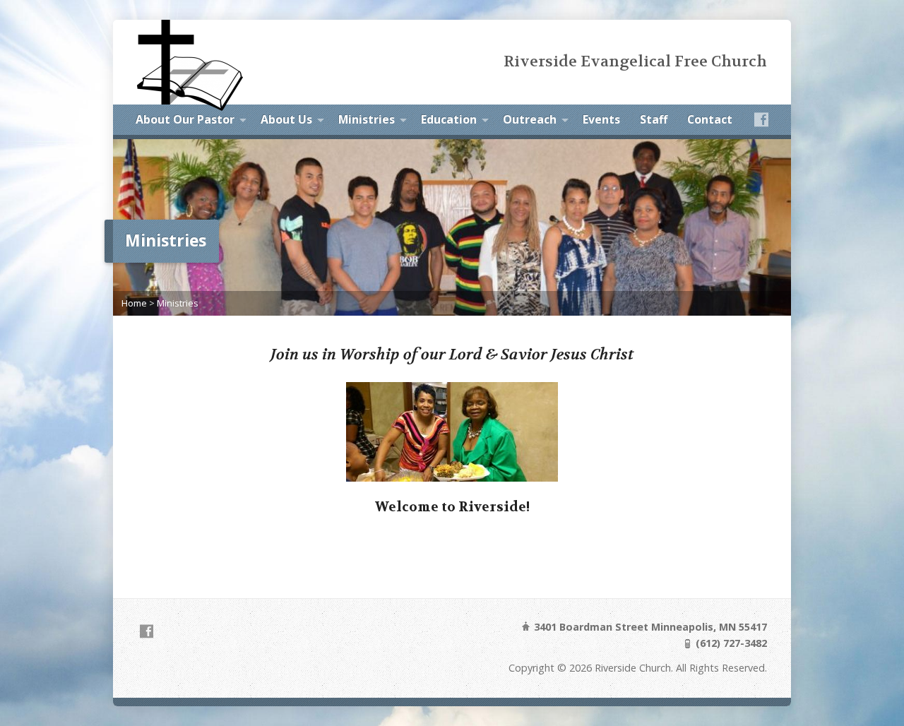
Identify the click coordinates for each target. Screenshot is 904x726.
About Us (286, 119)
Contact (709, 119)
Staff (653, 119)
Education (449, 119)
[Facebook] (761, 119)
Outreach (530, 119)
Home (134, 303)
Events (601, 119)
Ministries (366, 119)
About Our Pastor (185, 119)
